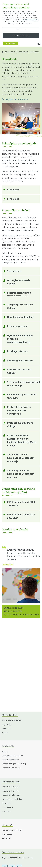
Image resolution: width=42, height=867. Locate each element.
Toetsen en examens (10, 791)
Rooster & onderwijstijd (11, 795)
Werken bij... (6, 728)
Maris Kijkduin (10, 52)
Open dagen (7, 834)
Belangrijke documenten (14, 99)
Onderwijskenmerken (10, 759)
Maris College (10, 715)
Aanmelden (6, 838)
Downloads (34, 52)
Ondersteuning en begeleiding (14, 764)
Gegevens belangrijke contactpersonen (17, 857)
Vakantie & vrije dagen (11, 787)
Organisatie (6, 724)
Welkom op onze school (11, 830)
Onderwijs (8, 747)
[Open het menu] (39, 43)
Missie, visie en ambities (11, 720)
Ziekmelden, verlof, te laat (12, 799)
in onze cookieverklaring (30, 20)
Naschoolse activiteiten (11, 768)
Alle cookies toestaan (21, 35)
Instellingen (21, 29)
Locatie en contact (13, 852)
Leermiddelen (7, 807)
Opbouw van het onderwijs (12, 755)
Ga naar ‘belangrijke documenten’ (21, 614)
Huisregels (6, 803)
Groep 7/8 (7, 825)
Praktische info (23, 52)
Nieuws (5, 732)
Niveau (5, 751)
